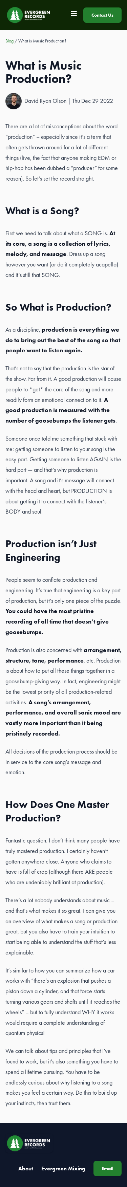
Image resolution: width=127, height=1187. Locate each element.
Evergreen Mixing (63, 1168)
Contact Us (102, 15)
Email (107, 1168)
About (25, 1168)
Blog (9, 41)
